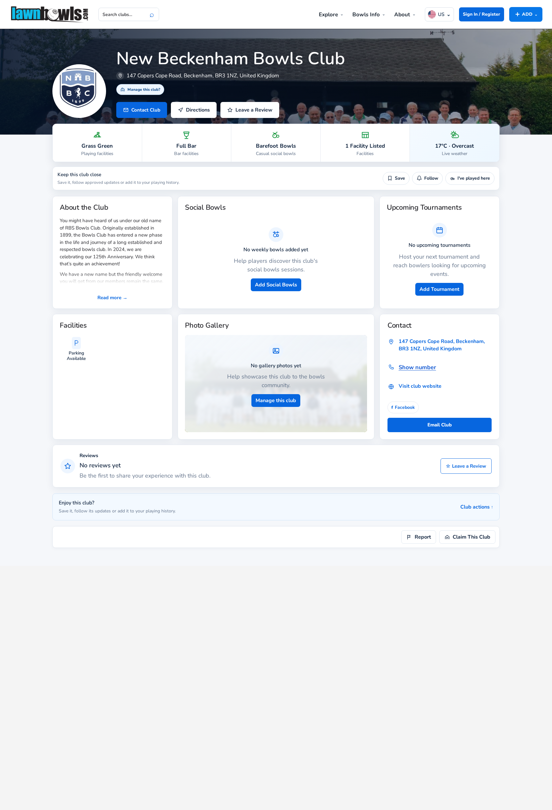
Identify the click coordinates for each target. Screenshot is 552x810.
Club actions (476, 506)
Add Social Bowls (276, 284)
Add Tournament (439, 289)
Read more (112, 297)
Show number (417, 367)
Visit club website (420, 386)
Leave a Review (466, 466)
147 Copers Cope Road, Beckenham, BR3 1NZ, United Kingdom (442, 345)
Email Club (439, 425)
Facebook (403, 407)
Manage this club (276, 400)
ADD (526, 14)
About (402, 14)
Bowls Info (366, 14)
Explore (328, 14)
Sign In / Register (481, 14)
